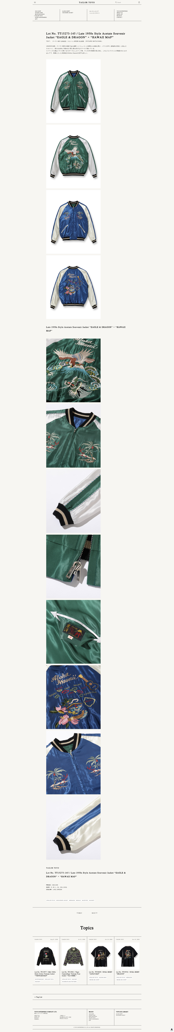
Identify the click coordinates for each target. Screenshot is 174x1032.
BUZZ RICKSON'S (93, 1016)
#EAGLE (78, 900)
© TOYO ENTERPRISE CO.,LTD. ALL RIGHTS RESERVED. (87, 1027)
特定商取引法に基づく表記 (65, 1017)
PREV (80, 913)
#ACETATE (85, 900)
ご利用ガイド (63, 1015)
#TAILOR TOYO (51, 900)
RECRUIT (36, 1018)
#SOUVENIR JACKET (62, 900)
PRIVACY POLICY (64, 1018)
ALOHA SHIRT (119, 1013)
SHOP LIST (37, 1016)
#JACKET (91, 900)
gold (90, 1020)
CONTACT (36, 1019)
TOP (172, 1030)
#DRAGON (72, 900)
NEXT (94, 913)
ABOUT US (36, 1015)
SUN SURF (91, 1013)
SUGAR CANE (92, 1015)
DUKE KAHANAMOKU (94, 1019)
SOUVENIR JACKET (120, 1015)
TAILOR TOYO (87, 2)
